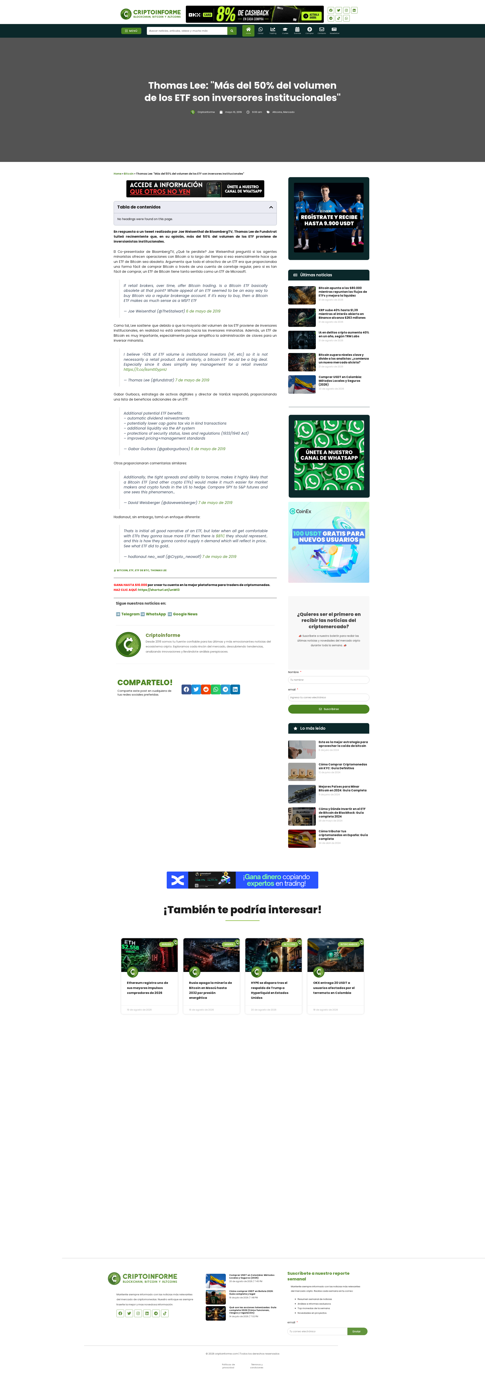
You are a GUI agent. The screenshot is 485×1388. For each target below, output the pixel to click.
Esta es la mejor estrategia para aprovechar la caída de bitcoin (343, 743)
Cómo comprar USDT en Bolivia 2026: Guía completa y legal (252, 1292)
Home (117, 174)
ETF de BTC (142, 570)
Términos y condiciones (256, 1366)
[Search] (232, 31)
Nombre (294, 672)
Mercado (289, 112)
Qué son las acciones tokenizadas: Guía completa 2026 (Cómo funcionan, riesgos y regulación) (254, 1311)
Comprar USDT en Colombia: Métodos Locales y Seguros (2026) (340, 381)
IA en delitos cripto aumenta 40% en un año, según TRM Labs (344, 334)
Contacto (322, 33)
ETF (131, 570)
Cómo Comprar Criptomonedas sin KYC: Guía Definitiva (343, 765)
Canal (260, 33)
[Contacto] (321, 29)
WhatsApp (156, 613)
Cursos (285, 33)
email (292, 689)
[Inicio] (248, 29)
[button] (271, 207)
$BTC (220, 536)
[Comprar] (309, 29)
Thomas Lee (158, 570)
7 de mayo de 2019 (192, 380)
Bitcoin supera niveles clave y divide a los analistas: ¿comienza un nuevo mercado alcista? (344, 358)
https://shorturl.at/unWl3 (159, 590)
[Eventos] (297, 29)
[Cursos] (285, 29)
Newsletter (335, 33)
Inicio (248, 33)
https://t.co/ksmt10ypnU (145, 369)
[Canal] (260, 29)
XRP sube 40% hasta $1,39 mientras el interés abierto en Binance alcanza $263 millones (342, 314)
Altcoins (277, 112)
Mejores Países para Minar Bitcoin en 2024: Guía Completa (343, 787)
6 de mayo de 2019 (203, 311)
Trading (272, 33)
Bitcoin (129, 174)
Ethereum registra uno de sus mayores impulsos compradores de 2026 (147, 988)
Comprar (310, 33)
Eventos (297, 33)
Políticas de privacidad (228, 1366)
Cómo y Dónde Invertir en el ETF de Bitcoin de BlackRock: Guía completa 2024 (342, 812)
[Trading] (273, 29)
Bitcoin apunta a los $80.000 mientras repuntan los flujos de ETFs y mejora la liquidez (343, 292)
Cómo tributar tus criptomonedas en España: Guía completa (343, 834)
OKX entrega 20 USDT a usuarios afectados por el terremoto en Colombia (334, 988)
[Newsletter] (334, 29)
